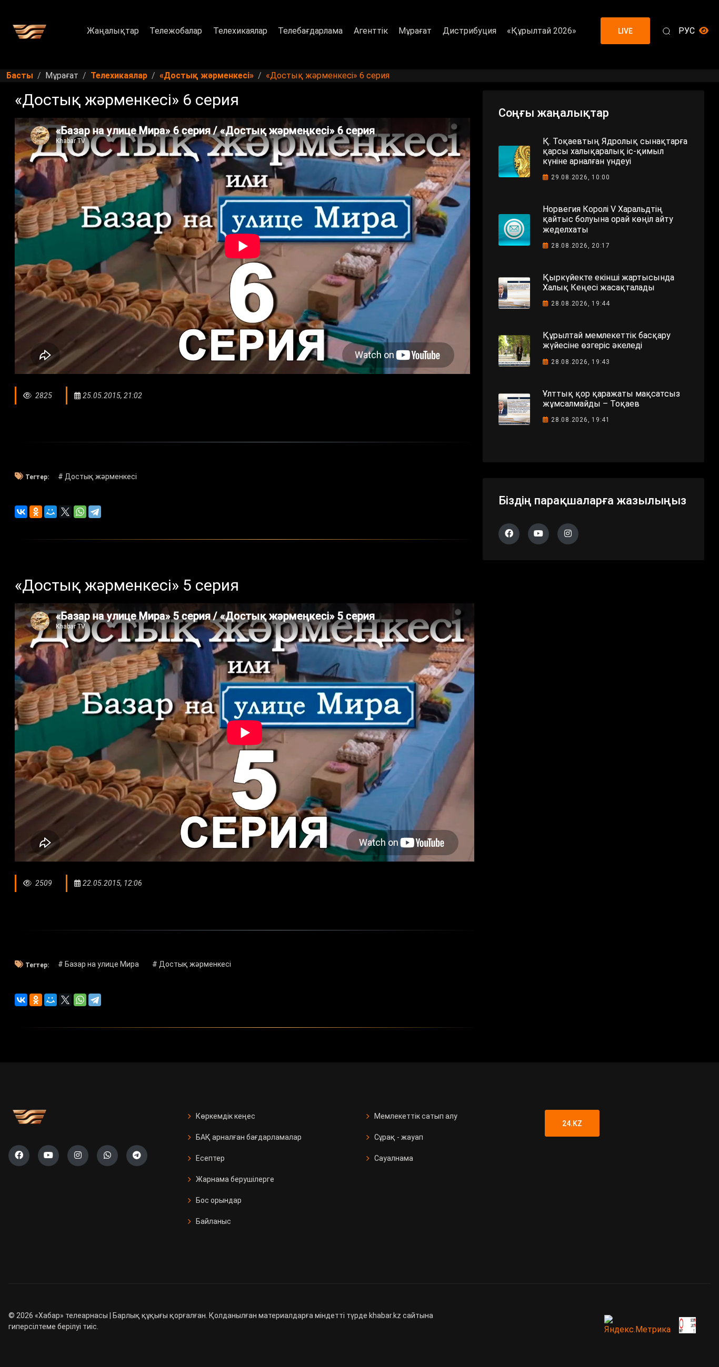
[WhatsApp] (80, 511)
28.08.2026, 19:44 (580, 303)
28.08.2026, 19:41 (580, 419)
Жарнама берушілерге (235, 1179)
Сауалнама (393, 1158)
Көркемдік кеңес (225, 1116)
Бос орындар (219, 1200)
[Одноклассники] (35, 511)
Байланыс (213, 1221)
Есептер (210, 1158)
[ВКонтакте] (21, 511)
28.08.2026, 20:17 (580, 245)
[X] (65, 511)
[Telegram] (94, 511)
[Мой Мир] (50, 511)
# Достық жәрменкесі (97, 476)
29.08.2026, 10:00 (580, 177)
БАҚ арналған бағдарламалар (249, 1137)
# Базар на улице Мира (98, 964)
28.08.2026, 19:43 (580, 362)
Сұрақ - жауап (398, 1137)
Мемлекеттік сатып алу (415, 1116)
